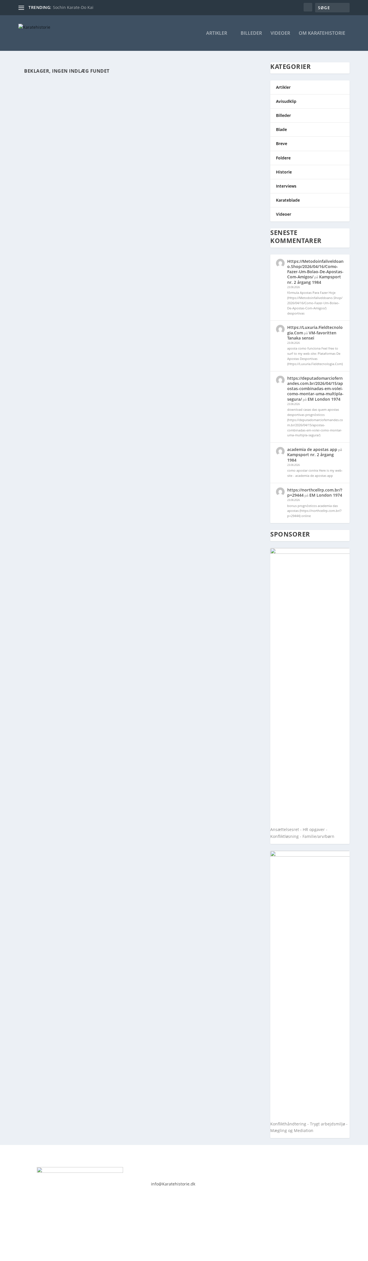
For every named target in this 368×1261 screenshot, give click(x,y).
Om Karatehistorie (322, 33)
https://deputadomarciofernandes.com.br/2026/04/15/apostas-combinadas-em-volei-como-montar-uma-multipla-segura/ (315, 388)
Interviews (286, 186)
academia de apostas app (312, 449)
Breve (281, 143)
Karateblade (288, 200)
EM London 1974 (324, 399)
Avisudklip (286, 101)
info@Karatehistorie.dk (173, 1184)
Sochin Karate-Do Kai (73, 7)
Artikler (216, 33)
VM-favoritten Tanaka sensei (311, 335)
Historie (284, 172)
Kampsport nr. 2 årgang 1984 (314, 279)
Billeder (251, 33)
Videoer (280, 33)
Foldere (283, 158)
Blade (281, 129)
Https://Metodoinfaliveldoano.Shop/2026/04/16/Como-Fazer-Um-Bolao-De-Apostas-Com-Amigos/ (315, 269)
